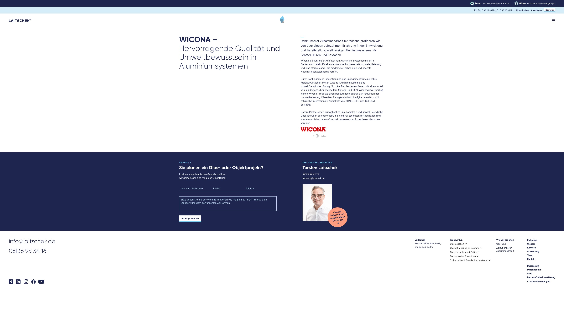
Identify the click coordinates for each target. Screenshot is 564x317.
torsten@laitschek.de (314, 178)
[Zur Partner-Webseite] (343, 132)
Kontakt (549, 10)
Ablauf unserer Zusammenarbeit (505, 249)
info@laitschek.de (32, 241)
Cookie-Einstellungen (538, 281)
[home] (20, 20)
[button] (553, 20)
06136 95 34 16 (311, 173)
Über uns (501, 243)
